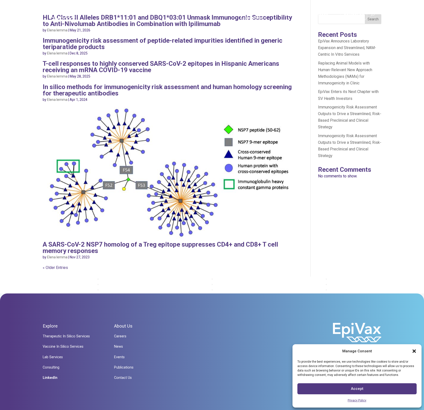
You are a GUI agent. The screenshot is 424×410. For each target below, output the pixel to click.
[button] (414, 351)
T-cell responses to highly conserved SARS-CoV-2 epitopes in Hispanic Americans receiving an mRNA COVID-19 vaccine (161, 67)
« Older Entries (55, 267)
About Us (293, 15)
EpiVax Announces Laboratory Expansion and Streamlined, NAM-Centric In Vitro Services (347, 48)
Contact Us (354, 13)
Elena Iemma (57, 30)
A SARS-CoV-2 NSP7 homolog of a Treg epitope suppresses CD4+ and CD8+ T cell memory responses (160, 247)
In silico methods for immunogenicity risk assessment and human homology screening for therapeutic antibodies (167, 90)
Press (322, 15)
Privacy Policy (357, 400)
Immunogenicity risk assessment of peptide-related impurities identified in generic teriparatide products (162, 44)
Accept (357, 388)
